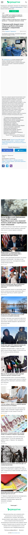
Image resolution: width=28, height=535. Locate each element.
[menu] (2, 2)
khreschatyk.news (16, 532)
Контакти (21, 530)
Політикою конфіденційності (16, 7)
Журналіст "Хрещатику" (10, 31)
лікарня (4, 161)
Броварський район (18, 160)
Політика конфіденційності (11, 530)
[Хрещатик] (13, 2)
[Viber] (11, 166)
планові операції (10, 161)
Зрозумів (14, 11)
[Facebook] (3, 166)
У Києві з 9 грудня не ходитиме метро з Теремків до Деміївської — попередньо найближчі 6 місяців (14, 20)
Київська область (9, 160)
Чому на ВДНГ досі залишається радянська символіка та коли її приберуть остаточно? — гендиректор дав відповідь (12, 16)
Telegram (22, 150)
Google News (8, 150)
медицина (7, 162)
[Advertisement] (14, 80)
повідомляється (7, 59)
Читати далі (14, 505)
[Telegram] (7, 166)
